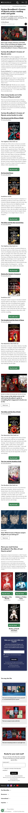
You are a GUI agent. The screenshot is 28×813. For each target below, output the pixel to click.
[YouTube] (17, 785)
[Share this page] (26, 24)
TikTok (11, 16)
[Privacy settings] (2, 810)
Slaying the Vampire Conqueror (11, 274)
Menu (23, 2)
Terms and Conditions (6, 811)
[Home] (6, 2)
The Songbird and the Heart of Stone (12, 320)
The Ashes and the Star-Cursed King (12, 222)
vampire (10, 61)
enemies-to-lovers (18, 71)
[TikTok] (14, 785)
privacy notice (9, 663)
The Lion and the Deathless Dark (11, 461)
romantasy (11, 18)
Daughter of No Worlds (7, 597)
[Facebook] (8, 785)
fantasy (20, 44)
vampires (19, 46)
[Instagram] (11, 785)
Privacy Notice (10, 809)
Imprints (3, 802)
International (4, 798)
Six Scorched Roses (7, 173)
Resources (4, 794)
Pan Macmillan (5, 790)
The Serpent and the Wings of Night (12, 118)
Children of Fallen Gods (21, 597)
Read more (5, 405)
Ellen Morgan (5, 22)
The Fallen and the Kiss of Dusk (10, 412)
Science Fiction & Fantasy (5, 6)
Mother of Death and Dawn (14, 629)
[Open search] (17, 3)
